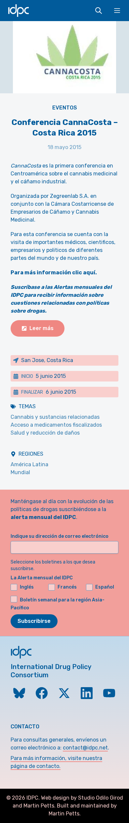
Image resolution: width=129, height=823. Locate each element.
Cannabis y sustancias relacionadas (55, 417)
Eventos (64, 108)
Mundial (20, 472)
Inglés (27, 587)
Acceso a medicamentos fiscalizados (56, 425)
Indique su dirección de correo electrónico (59, 536)
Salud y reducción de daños (45, 433)
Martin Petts (38, 806)
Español (104, 587)
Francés (67, 587)
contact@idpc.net (85, 748)
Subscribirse (34, 621)
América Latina (29, 464)
